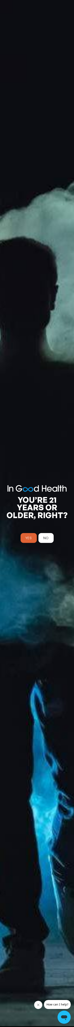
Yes (28, 538)
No (46, 538)
